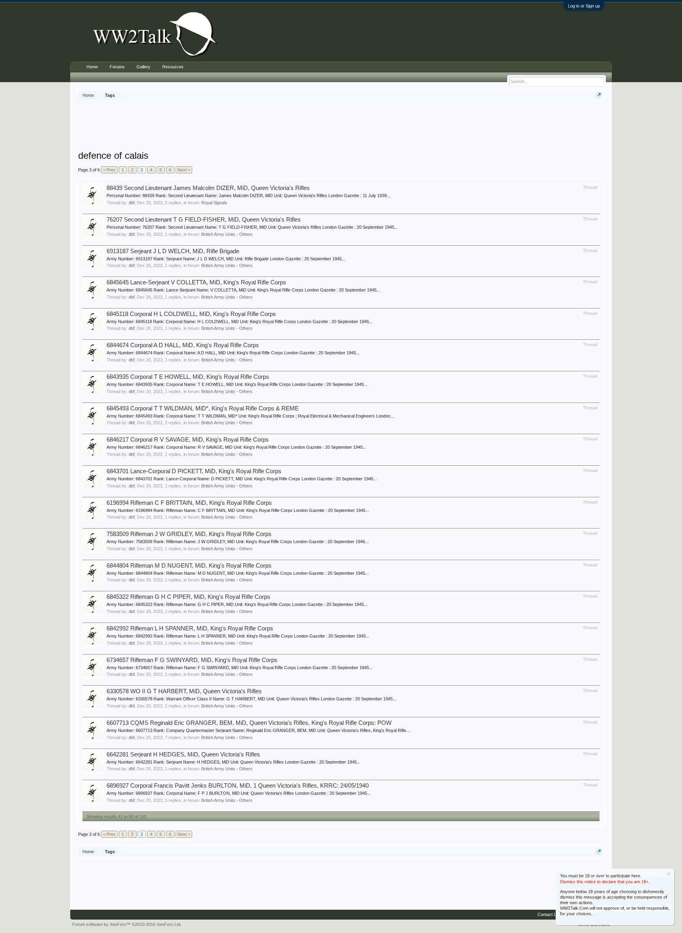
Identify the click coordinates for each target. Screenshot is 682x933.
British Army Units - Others (227, 234)
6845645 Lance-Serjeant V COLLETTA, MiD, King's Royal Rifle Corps (196, 282)
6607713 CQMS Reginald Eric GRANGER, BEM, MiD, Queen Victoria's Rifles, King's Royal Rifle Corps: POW (249, 723)
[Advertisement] (341, 126)
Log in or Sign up (584, 6)
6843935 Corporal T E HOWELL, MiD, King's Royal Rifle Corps (188, 377)
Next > (184, 169)
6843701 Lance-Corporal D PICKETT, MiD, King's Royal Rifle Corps (194, 471)
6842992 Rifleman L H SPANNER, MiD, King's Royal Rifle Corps (190, 628)
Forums (117, 66)
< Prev (109, 169)
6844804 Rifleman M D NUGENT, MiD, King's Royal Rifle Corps (189, 565)
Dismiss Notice (669, 874)
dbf (132, 202)
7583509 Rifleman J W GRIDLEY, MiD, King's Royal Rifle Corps (189, 534)
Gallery (143, 66)
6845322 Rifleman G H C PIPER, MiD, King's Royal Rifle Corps (188, 597)
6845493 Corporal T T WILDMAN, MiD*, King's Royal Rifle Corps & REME (203, 408)
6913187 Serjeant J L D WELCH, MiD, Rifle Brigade (173, 251)
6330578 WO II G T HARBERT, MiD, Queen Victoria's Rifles (184, 691)
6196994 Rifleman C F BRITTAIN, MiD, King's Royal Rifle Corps (189, 503)
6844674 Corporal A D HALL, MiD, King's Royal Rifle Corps (183, 345)
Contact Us (548, 914)
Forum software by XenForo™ (127, 924)
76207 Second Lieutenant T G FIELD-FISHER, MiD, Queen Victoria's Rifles (204, 219)
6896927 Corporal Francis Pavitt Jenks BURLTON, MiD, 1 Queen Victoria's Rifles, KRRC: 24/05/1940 (238, 786)
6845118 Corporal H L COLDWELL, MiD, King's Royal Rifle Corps (191, 314)
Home (92, 66)
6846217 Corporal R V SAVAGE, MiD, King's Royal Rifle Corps (188, 439)
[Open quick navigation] (598, 95)
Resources (173, 66)
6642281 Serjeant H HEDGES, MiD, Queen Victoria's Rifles (183, 754)
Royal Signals (214, 202)
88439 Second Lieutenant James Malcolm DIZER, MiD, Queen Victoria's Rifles (208, 188)
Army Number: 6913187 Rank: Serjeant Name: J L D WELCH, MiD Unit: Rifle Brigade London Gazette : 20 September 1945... (226, 258)
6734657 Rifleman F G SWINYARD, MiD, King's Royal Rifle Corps (192, 660)
